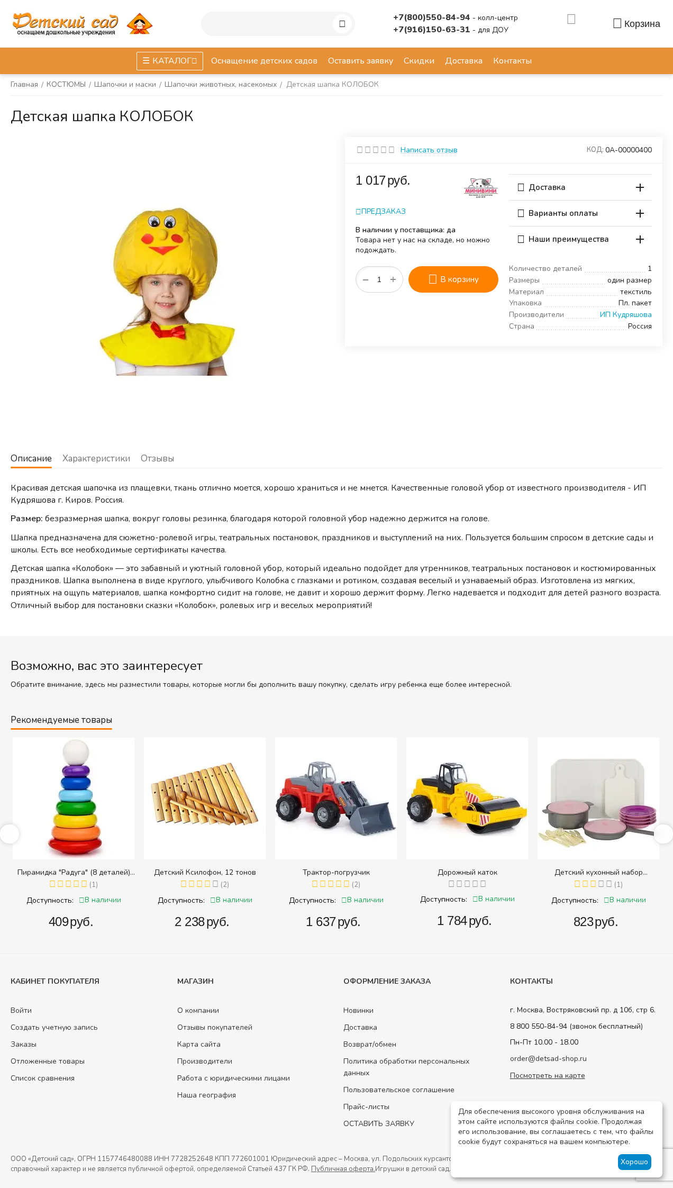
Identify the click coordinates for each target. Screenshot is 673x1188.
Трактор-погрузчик (336, 872)
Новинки (358, 1010)
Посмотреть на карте (547, 1076)
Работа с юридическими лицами (233, 1078)
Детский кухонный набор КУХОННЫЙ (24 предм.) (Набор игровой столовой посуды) (598, 872)
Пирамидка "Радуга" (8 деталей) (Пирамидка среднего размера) (73, 872)
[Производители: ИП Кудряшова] (481, 187)
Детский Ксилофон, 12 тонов (205, 872)
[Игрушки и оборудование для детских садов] (85, 23)
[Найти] (342, 23)
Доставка (360, 1027)
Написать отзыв (429, 150)
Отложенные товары (48, 1061)
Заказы (24, 1044)
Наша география (206, 1095)
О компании (198, 1010)
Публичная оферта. (343, 1169)
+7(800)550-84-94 (432, 17)
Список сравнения (43, 1078)
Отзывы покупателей (214, 1027)
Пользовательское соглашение (398, 1090)
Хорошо (634, 1162)
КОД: (595, 150)
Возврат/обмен (369, 1044)
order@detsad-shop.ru (548, 1059)
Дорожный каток (467, 872)
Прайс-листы (366, 1107)
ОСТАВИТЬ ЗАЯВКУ (378, 1124)
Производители (204, 1061)
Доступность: (50, 900)
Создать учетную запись (54, 1027)
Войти (21, 1010)
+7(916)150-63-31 (432, 29)
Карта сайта (199, 1044)
